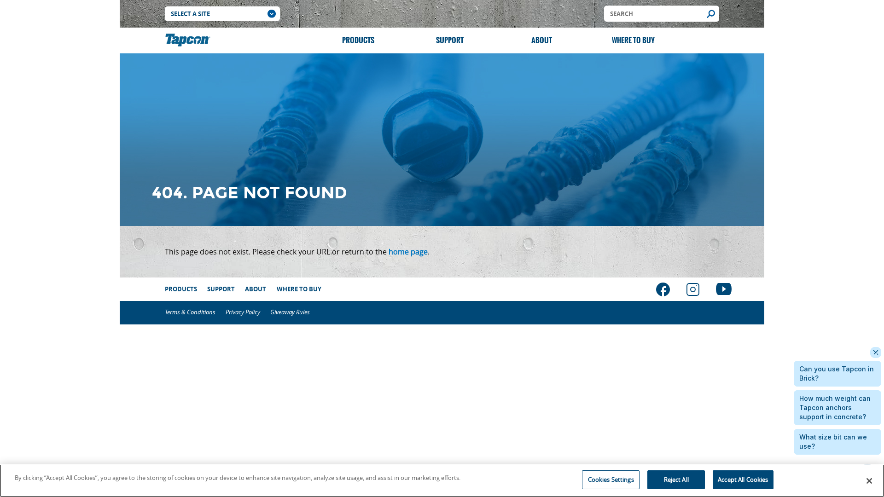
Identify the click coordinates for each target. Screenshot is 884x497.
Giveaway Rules (290, 312)
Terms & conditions (190, 312)
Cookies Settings (611, 479)
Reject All (676, 479)
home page (408, 252)
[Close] (869, 481)
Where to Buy (633, 40)
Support (450, 40)
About (541, 40)
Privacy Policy (243, 312)
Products (358, 40)
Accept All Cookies (743, 479)
